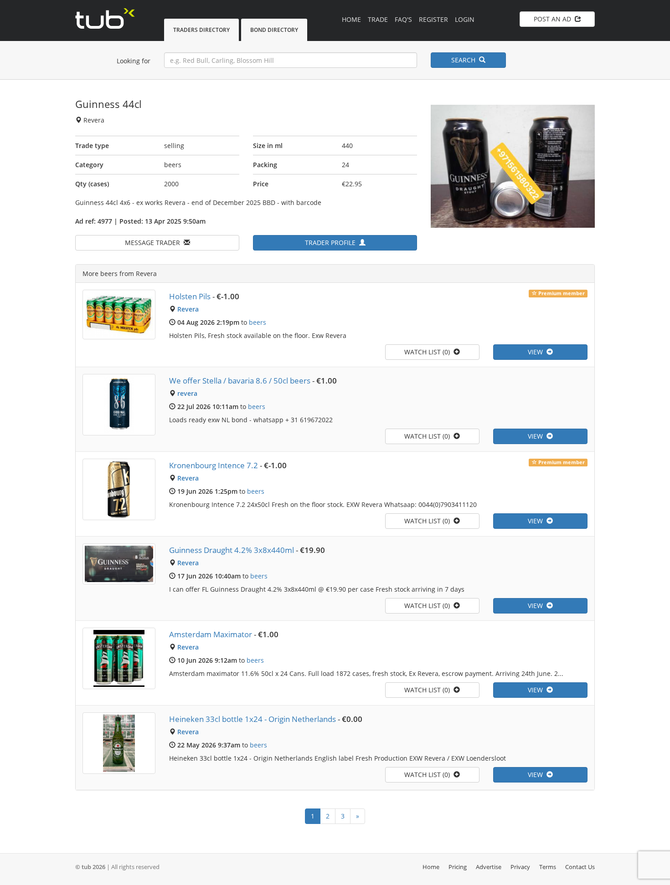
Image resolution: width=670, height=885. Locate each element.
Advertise (488, 867)
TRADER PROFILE (332, 242)
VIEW (537, 352)
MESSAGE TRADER (154, 242)
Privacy (520, 867)
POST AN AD (554, 19)
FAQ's (403, 19)
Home (351, 19)
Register (433, 19)
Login (464, 19)
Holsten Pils (190, 296)
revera (187, 393)
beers (257, 322)
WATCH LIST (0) (429, 352)
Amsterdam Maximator (210, 634)
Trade (378, 19)
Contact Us (580, 867)
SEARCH (465, 60)
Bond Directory (274, 30)
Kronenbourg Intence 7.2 (213, 465)
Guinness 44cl (108, 104)
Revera (188, 309)
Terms (547, 867)
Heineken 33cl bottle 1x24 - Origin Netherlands (252, 719)
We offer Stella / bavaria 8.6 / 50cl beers (239, 380)
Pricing (457, 867)
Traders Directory (201, 30)
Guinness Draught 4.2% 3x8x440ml (231, 550)
